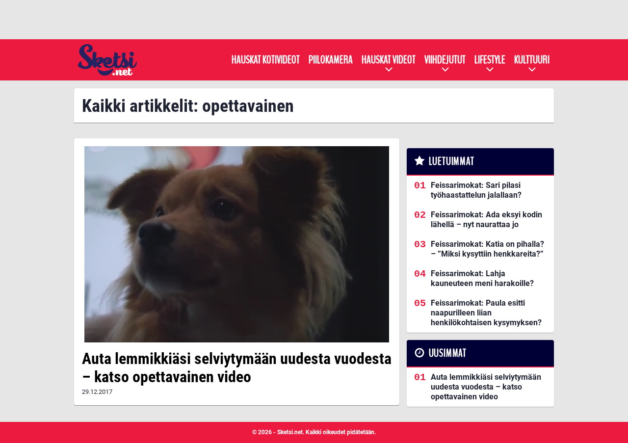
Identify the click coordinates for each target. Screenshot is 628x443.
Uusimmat (448, 353)
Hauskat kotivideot (266, 59)
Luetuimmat (451, 161)
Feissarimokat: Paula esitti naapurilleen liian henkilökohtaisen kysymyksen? (486, 312)
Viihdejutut (445, 59)
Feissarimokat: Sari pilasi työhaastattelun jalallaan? (476, 190)
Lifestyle (489, 59)
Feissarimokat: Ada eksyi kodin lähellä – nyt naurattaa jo (486, 219)
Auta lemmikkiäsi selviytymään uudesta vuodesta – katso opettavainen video (237, 367)
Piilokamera (331, 59)
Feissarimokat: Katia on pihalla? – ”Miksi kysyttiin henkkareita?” (487, 249)
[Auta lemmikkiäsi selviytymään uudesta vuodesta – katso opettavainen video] (237, 244)
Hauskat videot (389, 59)
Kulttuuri (532, 59)
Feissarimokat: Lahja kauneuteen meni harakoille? (482, 278)
